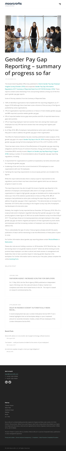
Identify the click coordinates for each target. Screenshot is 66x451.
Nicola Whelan (53, 239)
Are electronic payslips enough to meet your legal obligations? (22, 349)
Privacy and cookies (10, 437)
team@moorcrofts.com (11, 374)
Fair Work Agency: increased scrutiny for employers (32, 278)
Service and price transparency (23, 437)
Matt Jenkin (8, 242)
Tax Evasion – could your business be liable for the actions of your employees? (27, 342)
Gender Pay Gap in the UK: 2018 (33, 139)
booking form (13, 259)
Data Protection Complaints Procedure (48, 437)
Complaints (35, 437)
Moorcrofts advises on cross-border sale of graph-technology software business (27, 336)
